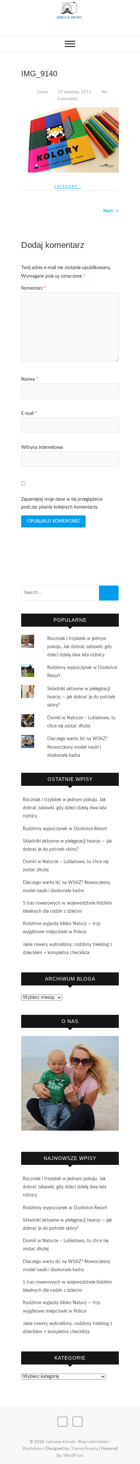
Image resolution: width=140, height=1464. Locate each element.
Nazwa (29, 379)
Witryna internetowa (42, 447)
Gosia (42, 92)
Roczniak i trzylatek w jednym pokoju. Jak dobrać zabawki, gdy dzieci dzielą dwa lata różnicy (79, 646)
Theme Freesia (84, 1449)
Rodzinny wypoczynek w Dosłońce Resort (65, 829)
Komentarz (33, 288)
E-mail (29, 413)
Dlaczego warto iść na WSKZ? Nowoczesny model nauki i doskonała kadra (77, 747)
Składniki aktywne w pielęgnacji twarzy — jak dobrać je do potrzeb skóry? (81, 697)
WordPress (73, 1456)
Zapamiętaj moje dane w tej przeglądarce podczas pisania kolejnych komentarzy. (62, 503)
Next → (111, 211)
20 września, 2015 (74, 92)
